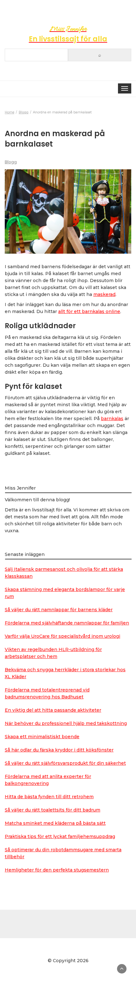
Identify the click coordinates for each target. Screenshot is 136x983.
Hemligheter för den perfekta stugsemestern (57, 870)
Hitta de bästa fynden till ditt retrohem (49, 796)
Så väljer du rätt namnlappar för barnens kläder (59, 609)
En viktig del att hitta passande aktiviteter (53, 710)
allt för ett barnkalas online (89, 311)
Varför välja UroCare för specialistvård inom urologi (62, 636)
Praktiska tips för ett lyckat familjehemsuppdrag (60, 836)
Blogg (11, 162)
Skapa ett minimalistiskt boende (42, 736)
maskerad (104, 294)
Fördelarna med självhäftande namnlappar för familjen (67, 623)
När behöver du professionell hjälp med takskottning (66, 723)
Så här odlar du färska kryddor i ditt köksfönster (59, 750)
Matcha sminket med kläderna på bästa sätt (55, 823)
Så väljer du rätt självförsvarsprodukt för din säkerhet (65, 763)
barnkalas (112, 418)
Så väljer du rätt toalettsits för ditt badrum (52, 810)
